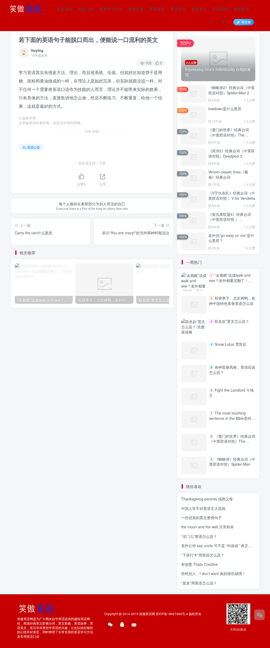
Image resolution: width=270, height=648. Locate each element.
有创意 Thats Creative (199, 564)
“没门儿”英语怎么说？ (199, 536)
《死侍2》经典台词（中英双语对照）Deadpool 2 (231, 153)
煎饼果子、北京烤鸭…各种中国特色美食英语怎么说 (232, 300)
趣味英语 (241, 9)
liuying (37, 50)
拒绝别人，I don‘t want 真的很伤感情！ (213, 573)
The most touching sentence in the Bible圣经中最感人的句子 (232, 418)
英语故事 (136, 9)
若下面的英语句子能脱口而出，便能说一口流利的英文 (88, 39)
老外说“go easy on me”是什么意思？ (231, 238)
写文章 (246, 22)
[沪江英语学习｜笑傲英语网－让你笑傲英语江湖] (27, 8)
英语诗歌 (220, 9)
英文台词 (65, 9)
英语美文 (199, 9)
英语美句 (178, 9)
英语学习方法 (111, 9)
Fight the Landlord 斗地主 (231, 392)
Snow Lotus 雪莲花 (230, 344)
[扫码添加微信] (259, 615)
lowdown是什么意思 (224, 108)
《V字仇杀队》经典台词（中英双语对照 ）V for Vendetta (231, 195)
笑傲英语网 (147, 614)
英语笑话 (157, 9)
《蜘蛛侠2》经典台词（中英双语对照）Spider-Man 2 (231, 90)
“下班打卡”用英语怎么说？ (202, 555)
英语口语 (86, 9)
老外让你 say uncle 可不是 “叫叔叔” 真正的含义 (220, 545)
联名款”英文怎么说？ (232, 321)
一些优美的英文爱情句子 (201, 517)
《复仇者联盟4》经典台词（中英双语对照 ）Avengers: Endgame (229, 219)
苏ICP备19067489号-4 (172, 614)
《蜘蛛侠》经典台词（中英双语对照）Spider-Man (232, 461)
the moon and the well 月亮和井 (207, 526)
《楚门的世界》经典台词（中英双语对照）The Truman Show (228, 135)
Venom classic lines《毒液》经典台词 (228, 174)
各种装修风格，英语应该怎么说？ (232, 369)
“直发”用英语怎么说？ (199, 583)
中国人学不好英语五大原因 (203, 508)
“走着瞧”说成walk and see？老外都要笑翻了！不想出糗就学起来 (230, 280)
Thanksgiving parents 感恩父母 (207, 498)
